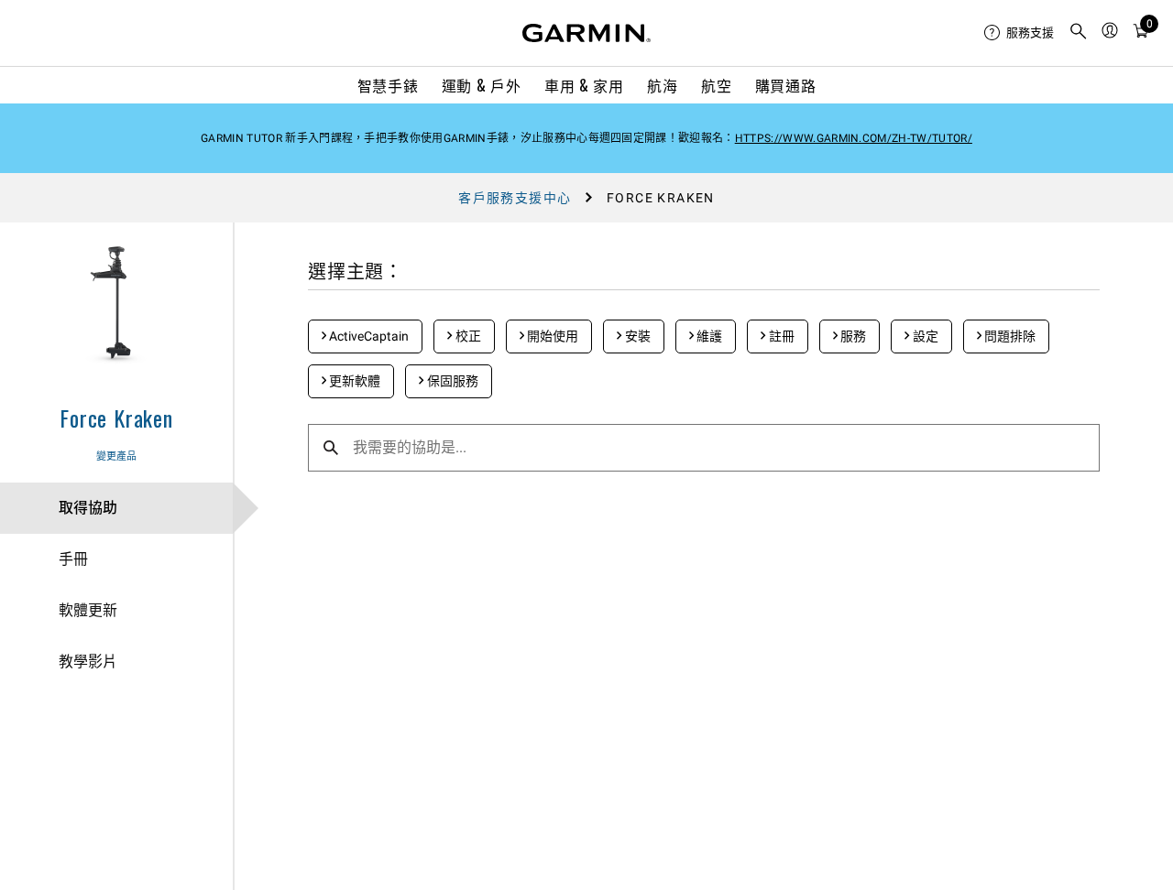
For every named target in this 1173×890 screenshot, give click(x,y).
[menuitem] (1019, 33)
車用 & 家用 (583, 85)
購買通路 (786, 85)
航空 (716, 85)
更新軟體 (353, 381)
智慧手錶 (388, 85)
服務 (852, 336)
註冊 (780, 336)
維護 (708, 336)
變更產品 (116, 456)
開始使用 (551, 336)
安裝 (636, 336)
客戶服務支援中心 (514, 197)
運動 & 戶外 (481, 85)
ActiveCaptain (367, 336)
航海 (662, 85)
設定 (924, 336)
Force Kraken (116, 417)
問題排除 (1008, 336)
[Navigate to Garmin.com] (586, 33)
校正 (467, 336)
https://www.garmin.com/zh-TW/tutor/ (853, 138)
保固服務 (451, 381)
